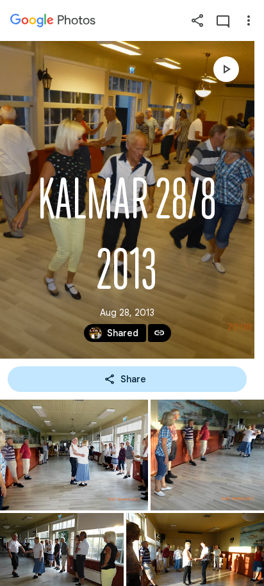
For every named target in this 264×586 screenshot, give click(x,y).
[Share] (197, 20)
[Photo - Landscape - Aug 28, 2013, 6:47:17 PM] (74, 455)
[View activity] (223, 20)
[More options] (248, 20)
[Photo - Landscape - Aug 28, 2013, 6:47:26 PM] (207, 455)
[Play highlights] (226, 69)
